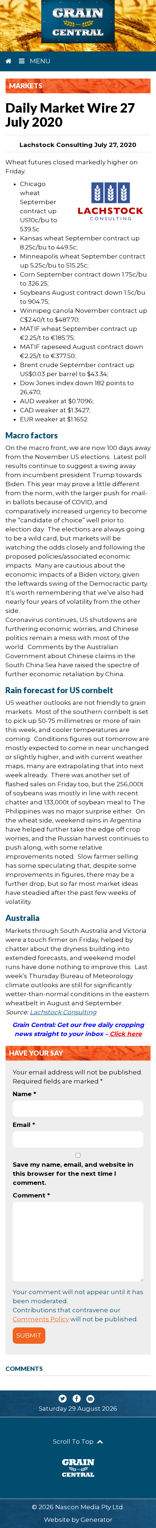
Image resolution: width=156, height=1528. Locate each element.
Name (24, 1094)
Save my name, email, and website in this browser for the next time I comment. (73, 1173)
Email (24, 1124)
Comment (31, 1195)
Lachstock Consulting (63, 1012)
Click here (126, 1033)
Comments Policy (41, 1319)
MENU (39, 61)
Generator (96, 1519)
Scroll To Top (74, 1441)
